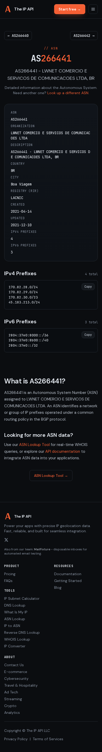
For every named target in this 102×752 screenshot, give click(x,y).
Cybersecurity (16, 678)
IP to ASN (12, 625)
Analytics (12, 712)
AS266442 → (83, 35)
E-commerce (15, 671)
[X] (6, 540)
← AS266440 (18, 35)
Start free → (70, 9)
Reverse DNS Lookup (22, 632)
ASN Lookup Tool (34, 444)
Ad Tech (11, 692)
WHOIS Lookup (17, 639)
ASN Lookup (14, 619)
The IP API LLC (38, 730)
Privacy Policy (16, 739)
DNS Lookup (14, 605)
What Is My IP (15, 612)
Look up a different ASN (67, 93)
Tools (9, 591)
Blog (57, 587)
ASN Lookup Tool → (51, 475)
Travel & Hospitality (21, 685)
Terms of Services (48, 739)
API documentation (62, 451)
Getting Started (68, 580)
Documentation (67, 574)
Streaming (13, 699)
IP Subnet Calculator (21, 598)
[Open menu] (93, 9)
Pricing (9, 574)
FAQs (8, 580)
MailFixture (42, 549)
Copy (88, 287)
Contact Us (14, 665)
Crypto (10, 705)
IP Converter (14, 646)
